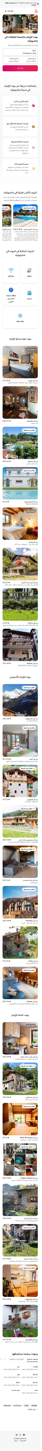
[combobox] (20, 53)
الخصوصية (23, 1441)
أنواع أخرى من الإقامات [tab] (16, 1359)
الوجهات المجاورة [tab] (32, 1359)
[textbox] (29, 61)
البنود (16, 1441)
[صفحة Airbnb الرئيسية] (36, 11)
